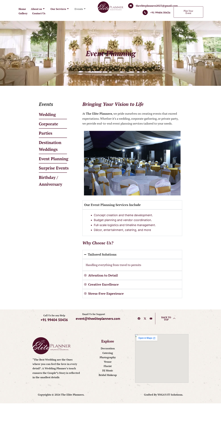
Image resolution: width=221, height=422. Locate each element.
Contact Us (38, 13)
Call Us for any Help (54, 315)
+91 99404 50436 (160, 12)
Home (22, 9)
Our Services (58, 9)
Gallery (23, 13)
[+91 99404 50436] (145, 12)
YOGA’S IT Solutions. (170, 394)
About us (36, 9)
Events (79, 9)
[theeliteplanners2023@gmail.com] (130, 5)
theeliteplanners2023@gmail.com (157, 5)
